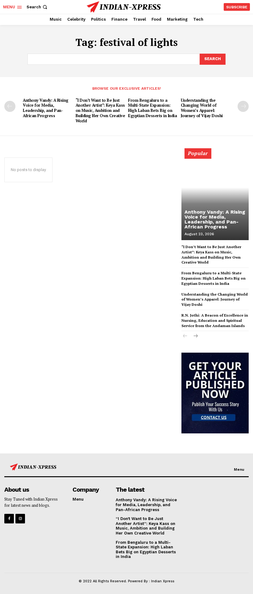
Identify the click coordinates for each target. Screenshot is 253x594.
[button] (37, 7)
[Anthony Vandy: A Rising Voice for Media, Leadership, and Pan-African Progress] (215, 197)
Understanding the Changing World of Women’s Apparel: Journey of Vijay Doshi (202, 108)
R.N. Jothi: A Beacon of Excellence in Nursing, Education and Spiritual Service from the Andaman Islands (214, 320)
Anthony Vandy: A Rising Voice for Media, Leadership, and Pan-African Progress (45, 108)
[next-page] (243, 106)
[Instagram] (20, 518)
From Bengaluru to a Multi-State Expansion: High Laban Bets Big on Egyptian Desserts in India (152, 108)
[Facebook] (9, 518)
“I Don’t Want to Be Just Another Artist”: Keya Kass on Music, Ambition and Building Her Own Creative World (100, 110)
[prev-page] (9, 106)
